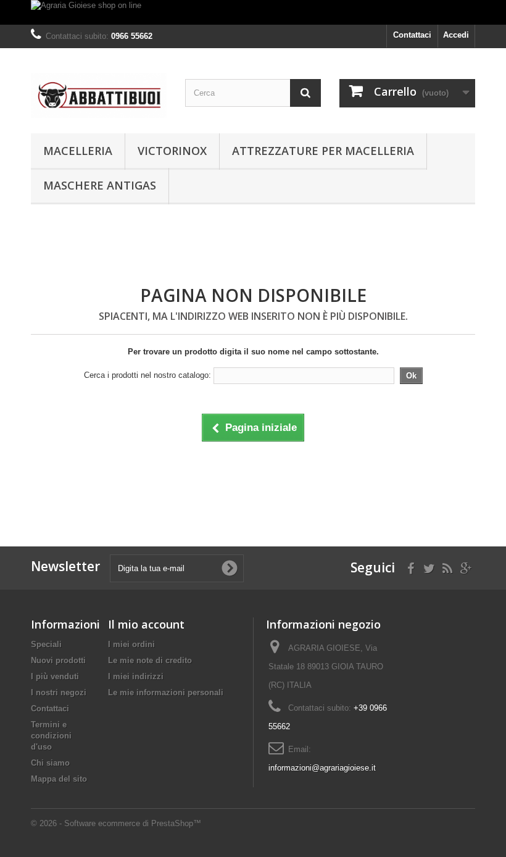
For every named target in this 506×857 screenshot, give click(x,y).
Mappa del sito (59, 779)
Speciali (46, 644)
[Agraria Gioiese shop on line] (253, 12)
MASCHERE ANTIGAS (99, 185)
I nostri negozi (58, 692)
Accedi (456, 35)
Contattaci (412, 35)
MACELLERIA (77, 150)
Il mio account (146, 624)
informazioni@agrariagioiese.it (322, 767)
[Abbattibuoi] (99, 95)
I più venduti (55, 676)
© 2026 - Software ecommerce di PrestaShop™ (116, 823)
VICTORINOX (172, 150)
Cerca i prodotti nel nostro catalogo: (147, 375)
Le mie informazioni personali (165, 692)
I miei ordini (131, 644)
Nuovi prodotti (58, 660)
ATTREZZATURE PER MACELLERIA (323, 150)
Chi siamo (50, 762)
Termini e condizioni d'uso (51, 735)
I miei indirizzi (136, 676)
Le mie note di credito (150, 660)
